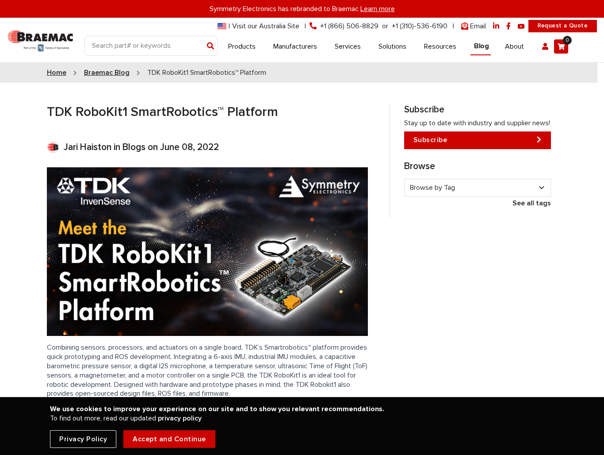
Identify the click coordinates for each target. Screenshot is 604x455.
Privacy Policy (83, 439)
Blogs (133, 147)
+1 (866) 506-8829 (349, 26)
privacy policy (180, 418)
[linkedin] (496, 26)
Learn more (377, 8)
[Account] (545, 46)
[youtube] (521, 26)
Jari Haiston (89, 147)
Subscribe (430, 139)
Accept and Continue (169, 439)
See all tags (531, 203)
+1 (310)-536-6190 (419, 26)
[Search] (210, 46)
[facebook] (508, 26)
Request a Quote (563, 26)
